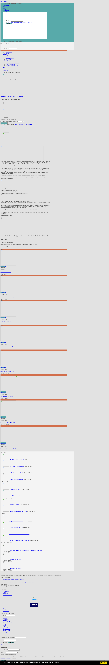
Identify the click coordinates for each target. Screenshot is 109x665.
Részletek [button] (56, 662)
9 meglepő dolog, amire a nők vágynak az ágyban (13, 579)
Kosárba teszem (4, 123)
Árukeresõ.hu (34, 601)
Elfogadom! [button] (103, 662)
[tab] (35, 140)
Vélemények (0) (6, 141)
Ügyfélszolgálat (6, 5)
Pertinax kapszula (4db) (6, 321)
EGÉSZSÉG (5, 593)
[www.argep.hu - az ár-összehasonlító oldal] (34, 606)
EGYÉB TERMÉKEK (7, 595)
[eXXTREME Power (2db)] (6, 114)
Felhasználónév (4, 649)
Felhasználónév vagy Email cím (7, 637)
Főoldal (5, 618)
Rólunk (4, 6)
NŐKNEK (5, 592)
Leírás (4, 140)
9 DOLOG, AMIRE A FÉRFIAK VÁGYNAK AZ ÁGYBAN (15, 580)
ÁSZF (4, 608)
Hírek (4, 9)
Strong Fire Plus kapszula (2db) (7, 371)
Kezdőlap (3, 96)
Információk (6, 10)
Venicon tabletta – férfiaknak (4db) (8, 448)
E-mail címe (8, 20)
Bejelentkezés (11, 642)
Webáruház (6, 50)
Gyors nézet (3, 266)
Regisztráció (3, 660)
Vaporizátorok (6, 621)
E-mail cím (3, 652)
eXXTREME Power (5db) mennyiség (10, 121)
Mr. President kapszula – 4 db (7, 346)
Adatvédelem (6, 611)
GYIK (4, 8)
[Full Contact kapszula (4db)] (6, 108)
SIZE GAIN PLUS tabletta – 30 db (8, 422)
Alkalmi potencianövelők (17, 96)
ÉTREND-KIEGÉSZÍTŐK (8, 623)
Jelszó (2, 640)
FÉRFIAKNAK (8, 96)
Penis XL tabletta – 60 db (6, 272)
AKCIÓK (5, 620)
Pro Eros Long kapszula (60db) (7, 297)
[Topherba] (6, 43)
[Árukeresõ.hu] (34, 600)
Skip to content (4, 1)
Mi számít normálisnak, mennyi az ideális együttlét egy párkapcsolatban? (18, 582)
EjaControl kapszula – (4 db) (7, 396)
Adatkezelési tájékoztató (6, 658)
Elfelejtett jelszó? (4, 644)
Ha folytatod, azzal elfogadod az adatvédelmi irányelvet (20, 22)
